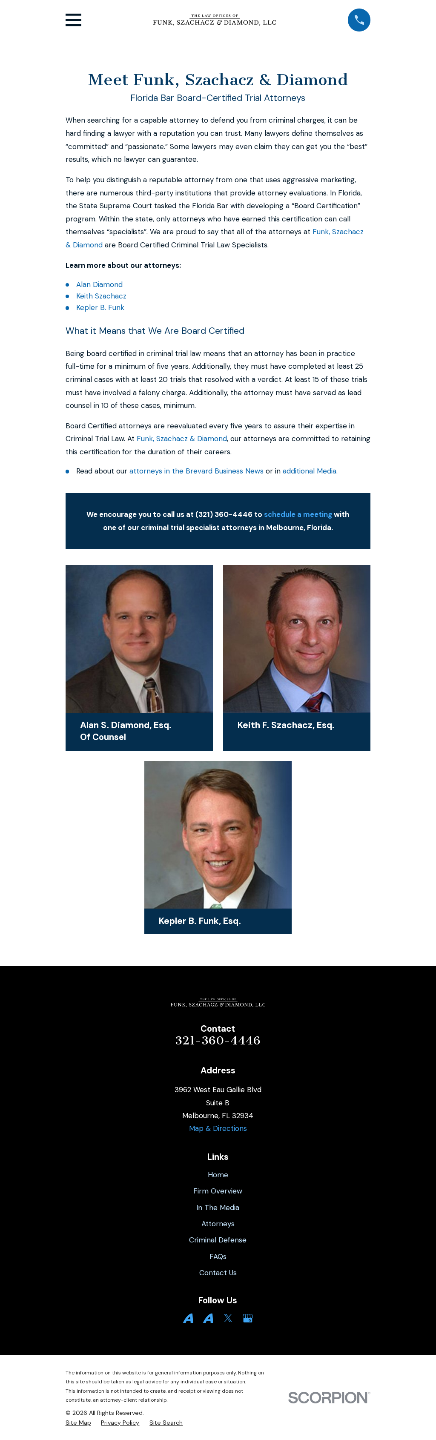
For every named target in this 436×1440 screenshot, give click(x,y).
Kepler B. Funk (100, 307)
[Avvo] (188, 1318)
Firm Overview (217, 1191)
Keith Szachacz (101, 296)
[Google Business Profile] (248, 1318)
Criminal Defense (218, 1240)
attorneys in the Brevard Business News (196, 471)
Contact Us (218, 1272)
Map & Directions (218, 1128)
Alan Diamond (99, 284)
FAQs (218, 1256)
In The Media (217, 1207)
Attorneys (218, 1223)
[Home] (214, 20)
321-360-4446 (218, 1040)
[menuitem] (78, 1423)
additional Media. (309, 471)
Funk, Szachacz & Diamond (182, 438)
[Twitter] (228, 1318)
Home (218, 1174)
